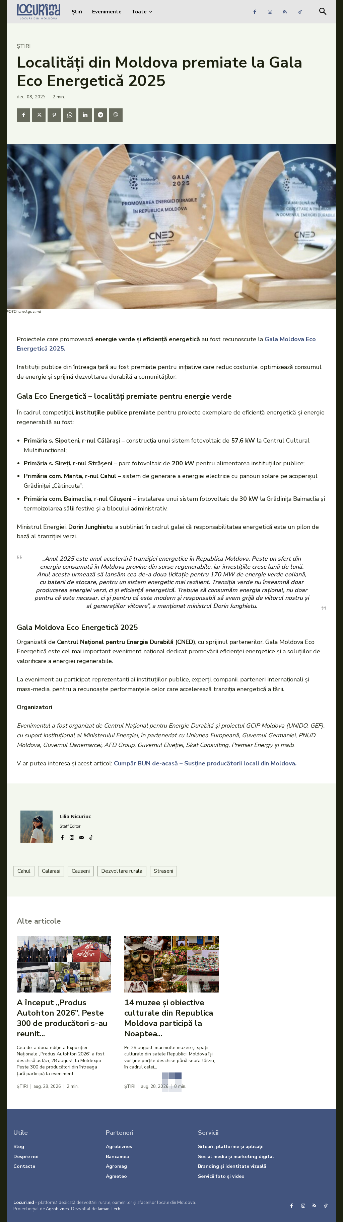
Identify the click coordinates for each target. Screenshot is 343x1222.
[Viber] (116, 115)
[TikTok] (300, 12)
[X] (39, 115)
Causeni (81, 871)
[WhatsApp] (69, 115)
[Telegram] (100, 115)
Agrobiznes (57, 1209)
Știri (23, 46)
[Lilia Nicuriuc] (36, 827)
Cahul (23, 871)
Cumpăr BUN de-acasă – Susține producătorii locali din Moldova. (205, 763)
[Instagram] (270, 12)
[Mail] (81, 835)
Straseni (163, 871)
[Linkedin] (85, 115)
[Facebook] (255, 12)
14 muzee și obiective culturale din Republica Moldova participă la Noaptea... (168, 1018)
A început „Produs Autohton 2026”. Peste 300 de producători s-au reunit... (62, 1018)
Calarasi (51, 871)
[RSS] (285, 12)
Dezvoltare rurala (121, 871)
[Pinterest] (54, 115)
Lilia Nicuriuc (75, 816)
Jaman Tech (108, 1209)
